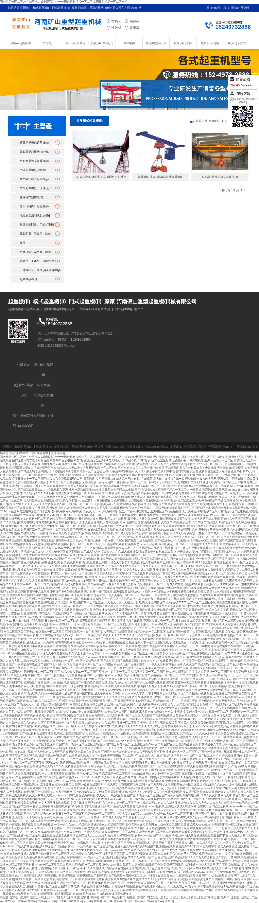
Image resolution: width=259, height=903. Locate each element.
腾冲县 (95, 897)
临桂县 (118, 901)
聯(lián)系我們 (240, 7)
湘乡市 (128, 901)
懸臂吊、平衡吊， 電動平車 (37, 261)
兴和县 (159, 901)
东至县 (215, 897)
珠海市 (169, 901)
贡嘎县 (42, 901)
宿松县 (131, 897)
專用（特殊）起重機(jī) (34, 206)
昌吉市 (205, 897)
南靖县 (21, 901)
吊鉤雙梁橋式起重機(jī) (34, 160)
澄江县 (52, 901)
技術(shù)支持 (183, 43)
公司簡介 (48, 43)
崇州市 (24, 897)
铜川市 (55, 897)
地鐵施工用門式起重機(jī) (36, 215)
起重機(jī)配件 (28, 279)
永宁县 (88, 901)
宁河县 (148, 901)
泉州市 (225, 897)
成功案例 (129, 43)
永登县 (174, 897)
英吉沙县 (153, 897)
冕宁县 (138, 901)
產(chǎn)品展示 (75, 43)
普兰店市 (10, 901)
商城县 (4, 897)
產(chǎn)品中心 (216, 7)
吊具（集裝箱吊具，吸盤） (37, 251)
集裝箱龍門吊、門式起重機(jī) (38, 224)
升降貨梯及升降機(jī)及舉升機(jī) (40, 270)
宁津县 (62, 901)
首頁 (199, 120)
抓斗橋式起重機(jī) (31, 197)
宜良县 (85, 897)
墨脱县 (44, 897)
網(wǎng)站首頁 (21, 43)
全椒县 (235, 897)
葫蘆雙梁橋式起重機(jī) (34, 142)
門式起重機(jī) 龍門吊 (33, 170)
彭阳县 (65, 897)
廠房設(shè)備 (210, 43)
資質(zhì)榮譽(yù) (102, 43)
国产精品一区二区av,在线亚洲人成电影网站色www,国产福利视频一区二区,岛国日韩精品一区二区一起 (63, 1)
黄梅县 (98, 901)
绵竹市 (105, 897)
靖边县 (32, 901)
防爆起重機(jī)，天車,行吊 (36, 188)
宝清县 (14, 897)
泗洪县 (245, 897)
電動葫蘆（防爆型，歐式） (37, 233)
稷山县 (108, 901)
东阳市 (141, 897)
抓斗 (22, 242)
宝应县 (34, 897)
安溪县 (195, 897)
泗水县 (164, 897)
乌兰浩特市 (118, 897)
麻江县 (75, 897)
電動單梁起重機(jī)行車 (34, 151)
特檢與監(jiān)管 (156, 43)
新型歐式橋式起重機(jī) (34, 179)
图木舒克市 (75, 901)
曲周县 (184, 897)
